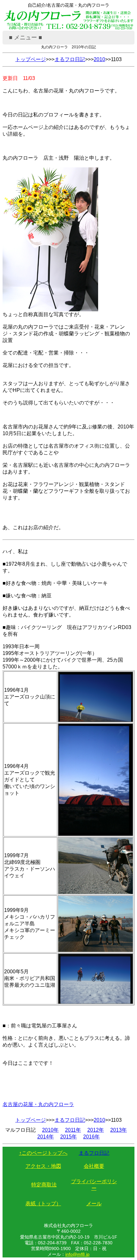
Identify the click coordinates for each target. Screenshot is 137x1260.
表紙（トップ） (43, 1203)
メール (94, 1203)
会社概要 (94, 1166)
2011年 (73, 1130)
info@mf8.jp (77, 1254)
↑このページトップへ (43, 1153)
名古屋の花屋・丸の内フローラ (38, 1104)
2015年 (68, 1136)
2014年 (45, 1136)
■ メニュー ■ (25, 37)
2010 (99, 59)
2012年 (95, 1130)
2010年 (50, 1130)
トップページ (30, 59)
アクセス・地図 (43, 1166)
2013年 (118, 1130)
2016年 (91, 1136)
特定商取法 (44, 1184)
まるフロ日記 (69, 59)
